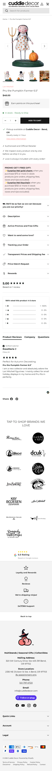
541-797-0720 (26, 683)
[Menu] (4, 4)
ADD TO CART (34, 120)
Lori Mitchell (8, 87)
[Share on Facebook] (11, 399)
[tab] (12, 338)
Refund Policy (32, 764)
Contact (42, 764)
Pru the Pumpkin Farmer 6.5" (20, 19)
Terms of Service (9, 762)
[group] (26, 284)
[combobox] (26, 10)
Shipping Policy (18, 764)
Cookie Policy (35, 762)
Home (5, 19)
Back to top (26, 616)
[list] (26, 46)
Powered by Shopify (26, 758)
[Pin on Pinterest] (16, 399)
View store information (16, 139)
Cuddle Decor (13, 758)
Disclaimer (6, 764)
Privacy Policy (22, 762)
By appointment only (26, 675)
